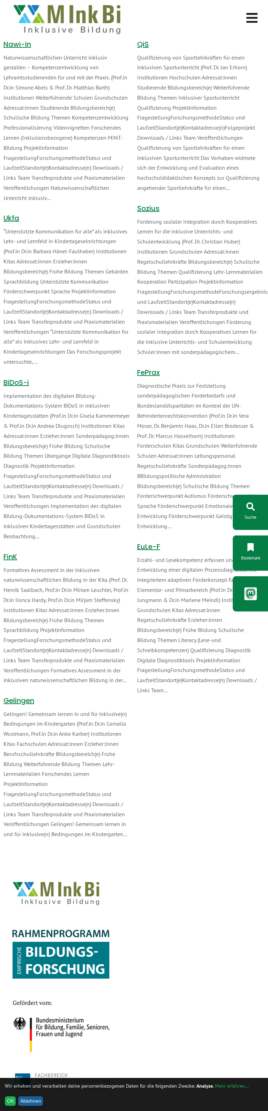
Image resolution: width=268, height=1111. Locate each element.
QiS (143, 44)
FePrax (148, 372)
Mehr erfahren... (232, 1086)
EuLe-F (148, 546)
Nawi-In (17, 44)
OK (10, 1101)
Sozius (148, 208)
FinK (10, 557)
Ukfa (11, 218)
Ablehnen (30, 1101)
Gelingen (18, 700)
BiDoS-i (16, 382)
